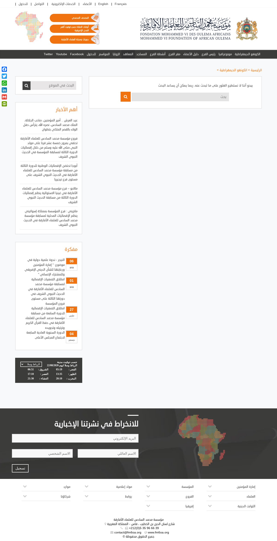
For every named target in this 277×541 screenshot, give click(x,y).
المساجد (141, 54)
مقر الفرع (174, 54)
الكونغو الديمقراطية (247, 54)
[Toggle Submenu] (209, 488)
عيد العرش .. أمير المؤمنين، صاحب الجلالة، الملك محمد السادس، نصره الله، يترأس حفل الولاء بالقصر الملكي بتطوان (50, 125)
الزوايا (116, 54)
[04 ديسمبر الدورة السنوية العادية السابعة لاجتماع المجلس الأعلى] (48, 316)
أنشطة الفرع (158, 54)
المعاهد (128, 54)
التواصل (39, 4)
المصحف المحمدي (80, 17)
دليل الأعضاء (191, 54)
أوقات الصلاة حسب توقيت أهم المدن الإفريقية (75, 29)
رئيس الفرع (209, 54)
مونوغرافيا (225, 54)
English (103, 4)
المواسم (104, 54)
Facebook (77, 54)
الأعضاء (87, 4)
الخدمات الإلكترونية (64, 4)
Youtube (61, 54)
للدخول (23, 4)
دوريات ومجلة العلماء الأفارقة (75, 39)
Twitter (48, 54)
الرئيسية (256, 70)
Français (121, 4)
